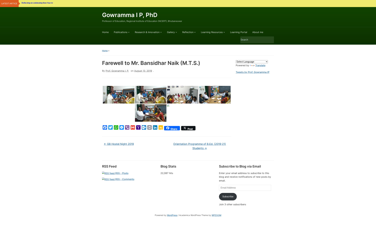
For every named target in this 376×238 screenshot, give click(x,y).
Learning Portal (238, 32)
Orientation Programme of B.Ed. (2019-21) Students (199, 146)
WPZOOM (216, 215)
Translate (260, 65)
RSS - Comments (124, 179)
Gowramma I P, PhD (129, 14)
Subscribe (227, 196)
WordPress (172, 215)
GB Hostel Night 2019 (119, 144)
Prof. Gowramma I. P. (117, 70)
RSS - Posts (121, 173)
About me (257, 32)
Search (270, 40)
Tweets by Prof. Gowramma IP (252, 72)
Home (105, 32)
